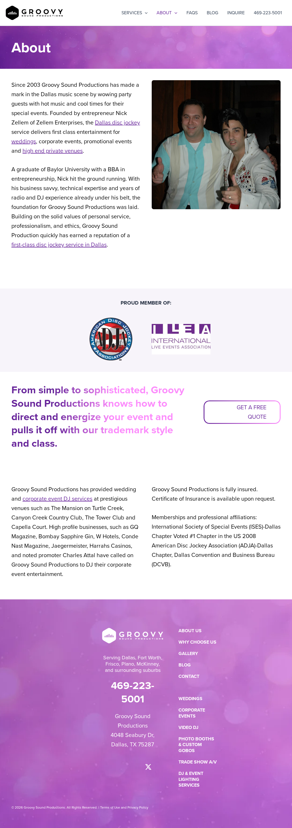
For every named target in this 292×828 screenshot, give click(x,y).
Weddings (190, 699)
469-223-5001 (132, 692)
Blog (185, 665)
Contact (189, 677)
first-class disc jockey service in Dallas (59, 244)
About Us (190, 631)
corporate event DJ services (57, 498)
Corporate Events (192, 713)
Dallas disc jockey (117, 122)
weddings (23, 141)
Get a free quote (251, 412)
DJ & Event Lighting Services (191, 780)
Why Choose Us (197, 642)
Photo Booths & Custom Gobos (196, 745)
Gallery (188, 654)
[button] (145, 12)
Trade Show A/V (198, 762)
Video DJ (188, 728)
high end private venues (53, 150)
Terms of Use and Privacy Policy (124, 807)
